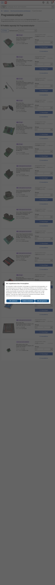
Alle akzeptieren (42, 301)
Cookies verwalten (27, 301)
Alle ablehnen (13, 301)
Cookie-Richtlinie (27, 296)
